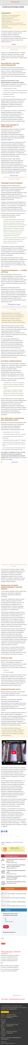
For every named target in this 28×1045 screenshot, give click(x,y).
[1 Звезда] (1, 834)
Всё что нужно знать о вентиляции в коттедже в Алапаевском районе (10, 970)
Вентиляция (8, 842)
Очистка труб (5, 26)
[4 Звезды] (10, 834)
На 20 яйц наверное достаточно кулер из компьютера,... (13, 897)
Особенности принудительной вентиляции (8, 992)
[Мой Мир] (6, 831)
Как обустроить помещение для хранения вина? (12, 23)
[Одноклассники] (4, 831)
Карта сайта (3, 1041)
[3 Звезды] (7, 834)
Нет (6, 920)
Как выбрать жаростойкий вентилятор (16, 881)
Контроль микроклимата (7, 21)
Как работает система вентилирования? (11, 15)
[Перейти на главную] (14, 1)
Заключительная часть (7, 27)
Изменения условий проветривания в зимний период (14, 24)
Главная (3, 842)
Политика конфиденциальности (8, 1043)
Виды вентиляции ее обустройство (9, 16)
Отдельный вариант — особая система (10, 19)
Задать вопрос (14, 848)
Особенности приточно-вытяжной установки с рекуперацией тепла (9, 959)
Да (5, 918)
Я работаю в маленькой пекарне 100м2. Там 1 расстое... (14, 905)
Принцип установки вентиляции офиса (9, 977)
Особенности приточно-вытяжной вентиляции (9, 985)
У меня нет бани (9, 921)
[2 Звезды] (4, 834)
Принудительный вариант (7, 18)
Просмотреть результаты (9, 932)
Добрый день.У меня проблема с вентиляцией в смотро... (14, 893)
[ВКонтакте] (2, 831)
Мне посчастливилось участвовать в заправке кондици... (13, 901)
